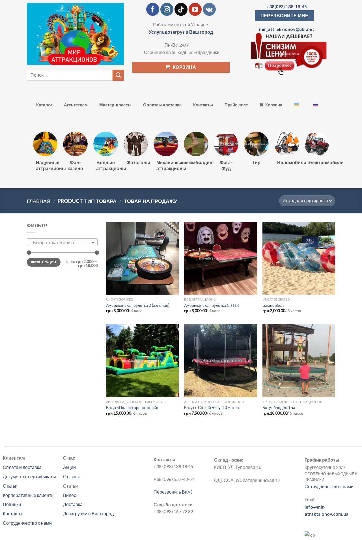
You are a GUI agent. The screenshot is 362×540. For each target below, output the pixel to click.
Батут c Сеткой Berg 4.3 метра (211, 407)
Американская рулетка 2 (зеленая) (137, 305)
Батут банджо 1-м (278, 407)
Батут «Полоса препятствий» (132, 407)
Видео (69, 495)
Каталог (44, 104)
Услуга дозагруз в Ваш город (181, 32)
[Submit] (118, 75)
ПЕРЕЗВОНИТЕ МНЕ (284, 15)
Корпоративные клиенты (29, 495)
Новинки (12, 504)
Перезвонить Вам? (173, 491)
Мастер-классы (115, 104)
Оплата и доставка (162, 104)
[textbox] (61, 243)
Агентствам (76, 104)
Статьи (10, 485)
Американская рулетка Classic (211, 305)
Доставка (73, 504)
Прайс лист (236, 104)
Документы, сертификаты (29, 476)
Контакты (203, 104)
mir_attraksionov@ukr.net (286, 29)
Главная (38, 201)
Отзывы (71, 476)
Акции (69, 467)
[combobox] (62, 242)
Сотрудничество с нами (27, 523)
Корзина (273, 104)
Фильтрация (43, 262)
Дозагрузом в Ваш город (88, 513)
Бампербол (273, 305)
